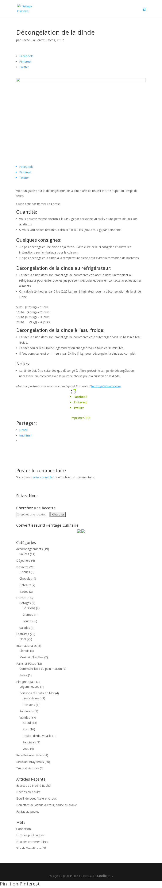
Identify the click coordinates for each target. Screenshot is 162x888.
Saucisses (29, 742)
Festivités (22, 634)
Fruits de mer (32, 698)
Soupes (28, 621)
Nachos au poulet (28, 792)
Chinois (24, 651)
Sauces (24, 554)
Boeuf (27, 723)
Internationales (26, 646)
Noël (22, 639)
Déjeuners (23, 561)
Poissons (29, 705)
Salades (24, 628)
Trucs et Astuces (27, 768)
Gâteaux (25, 585)
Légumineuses (29, 687)
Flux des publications (30, 835)
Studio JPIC (105, 876)
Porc (26, 729)
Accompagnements (29, 549)
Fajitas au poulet (27, 811)
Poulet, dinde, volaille (37, 736)
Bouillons (29, 608)
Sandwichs (26, 711)
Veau (26, 749)
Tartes (23, 592)
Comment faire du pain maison (40, 669)
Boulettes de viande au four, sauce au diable (46, 805)
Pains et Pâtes (26, 664)
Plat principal (25, 682)
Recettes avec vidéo (30, 755)
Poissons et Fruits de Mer (36, 693)
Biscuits (24, 572)
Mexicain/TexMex (31, 657)
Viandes (24, 718)
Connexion (23, 829)
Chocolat (25, 578)
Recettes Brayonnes (30, 762)
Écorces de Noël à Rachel (33, 786)
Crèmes (28, 615)
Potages (25, 603)
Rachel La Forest (33, 40)
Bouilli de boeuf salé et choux (36, 798)
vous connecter (43, 477)
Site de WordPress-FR (31, 848)
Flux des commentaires (32, 842)
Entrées (21, 598)
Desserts (22, 567)
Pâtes (23, 675)
